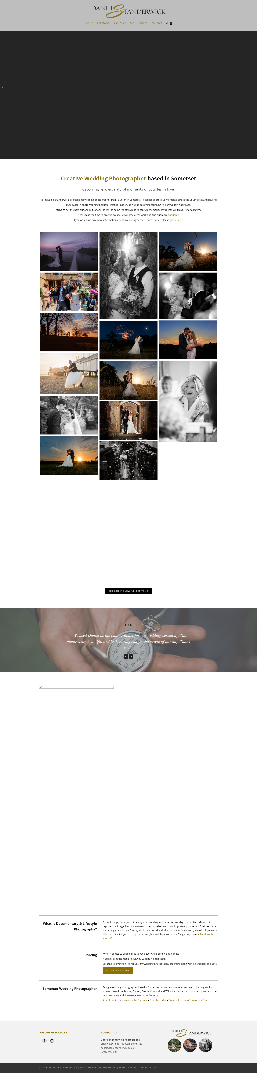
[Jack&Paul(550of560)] (69, 498)
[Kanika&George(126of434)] (69, 292)
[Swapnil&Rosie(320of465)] (188, 465)
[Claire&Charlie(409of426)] (188, 339)
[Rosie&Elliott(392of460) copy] (128, 380)
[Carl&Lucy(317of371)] (128, 548)
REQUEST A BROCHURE (117, 970)
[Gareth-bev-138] (69, 373)
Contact (157, 23)
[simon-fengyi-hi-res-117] (69, 415)
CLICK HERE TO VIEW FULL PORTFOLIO (128, 591)
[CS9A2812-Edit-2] (128, 275)
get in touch (176, 220)
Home (89, 23)
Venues (143, 23)
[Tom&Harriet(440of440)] (128, 340)
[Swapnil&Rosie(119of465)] (128, 460)
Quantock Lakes (177, 1000)
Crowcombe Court (198, 1000)
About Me (120, 23)
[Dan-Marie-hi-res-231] (128, 503)
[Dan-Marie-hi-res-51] (188, 401)
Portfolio (103, 23)
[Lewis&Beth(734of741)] (128, 420)
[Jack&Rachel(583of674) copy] (188, 251)
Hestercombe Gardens (134, 1000)
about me (173, 215)
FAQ (132, 23)
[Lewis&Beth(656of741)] (188, 296)
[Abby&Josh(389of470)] (188, 510)
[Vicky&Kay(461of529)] (69, 455)
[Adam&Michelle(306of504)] (188, 555)
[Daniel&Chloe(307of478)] (69, 543)
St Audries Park (111, 1000)
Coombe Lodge (157, 1000)
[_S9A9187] (69, 251)
